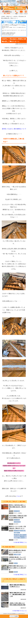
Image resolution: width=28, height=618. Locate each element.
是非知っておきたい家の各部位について (14, 129)
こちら (18, 496)
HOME (3, 16)
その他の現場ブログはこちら (19, 610)
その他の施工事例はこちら (20, 542)
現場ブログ (9, 16)
